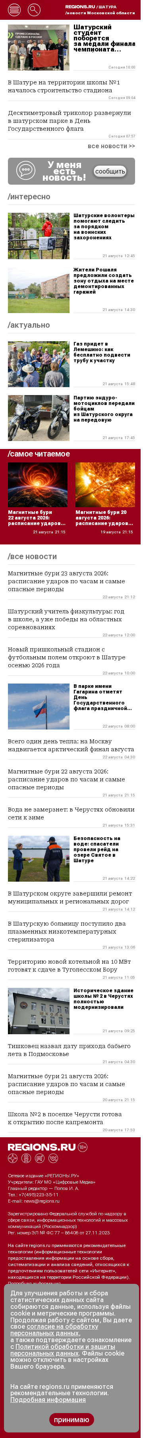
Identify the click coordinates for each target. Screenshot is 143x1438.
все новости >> (111, 146)
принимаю (71, 1419)
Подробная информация (34, 1283)
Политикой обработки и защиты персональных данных (62, 1350)
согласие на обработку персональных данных (54, 1330)
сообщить (110, 171)
